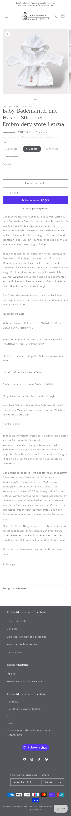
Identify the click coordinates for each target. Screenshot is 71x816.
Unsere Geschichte (17, 621)
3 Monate (13, 149)
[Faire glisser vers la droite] (43, 100)
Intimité (11, 674)
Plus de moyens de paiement (35, 208)
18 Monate (14, 157)
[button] (7, 16)
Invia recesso (14, 652)
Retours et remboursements (22, 644)
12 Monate (54, 149)
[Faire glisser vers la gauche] (28, 100)
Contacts (12, 629)
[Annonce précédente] (6, 4)
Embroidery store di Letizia (24, 807)
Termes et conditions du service (24, 681)
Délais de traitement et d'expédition (27, 637)
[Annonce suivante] (64, 4)
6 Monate (31, 149)
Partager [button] (10, 564)
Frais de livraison (22, 137)
